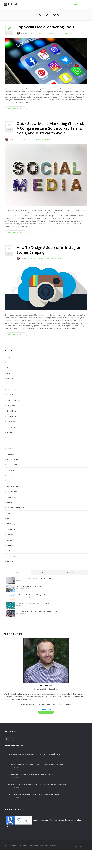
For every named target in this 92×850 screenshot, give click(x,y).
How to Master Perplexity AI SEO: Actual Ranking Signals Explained (30, 774)
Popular (17, 573)
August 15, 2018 (44, 259)
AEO (8, 357)
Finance (9, 432)
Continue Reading (16, 109)
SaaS (9, 513)
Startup (9, 540)
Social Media (68, 33)
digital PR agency (13, 416)
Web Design (11, 561)
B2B (8, 384)
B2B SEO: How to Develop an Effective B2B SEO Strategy (34, 578)
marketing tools (58, 33)
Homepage (10, 454)
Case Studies (11, 389)
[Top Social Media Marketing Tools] (46, 62)
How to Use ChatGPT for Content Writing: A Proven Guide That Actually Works (34, 754)
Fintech (9, 438)
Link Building (11, 470)
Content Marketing (13, 400)
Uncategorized (12, 556)
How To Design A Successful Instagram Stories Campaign (50, 250)
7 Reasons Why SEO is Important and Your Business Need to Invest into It (39, 611)
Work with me (46, 709)
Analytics (10, 379)
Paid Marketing (12, 497)
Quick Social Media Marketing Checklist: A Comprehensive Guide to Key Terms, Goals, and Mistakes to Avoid (50, 128)
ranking (9, 502)
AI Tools (9, 373)
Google (9, 449)
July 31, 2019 (33, 139)
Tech (8, 551)
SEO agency (11, 524)
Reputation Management (15, 508)
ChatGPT (10, 395)
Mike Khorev (31, 33)
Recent (42, 573)
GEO (8, 443)
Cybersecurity (11, 406)
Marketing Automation (14, 486)
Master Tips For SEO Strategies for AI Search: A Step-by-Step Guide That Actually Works (37, 784)
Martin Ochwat (20, 139)
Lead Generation (13, 465)
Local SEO (10, 475)
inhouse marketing (13, 459)
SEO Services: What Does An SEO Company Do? (31, 595)
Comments (70, 573)
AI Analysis (10, 368)
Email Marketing (12, 427)
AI (7, 363)
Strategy (10, 545)
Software (10, 535)
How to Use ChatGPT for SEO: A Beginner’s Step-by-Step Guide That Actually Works (36, 764)
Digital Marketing (12, 411)
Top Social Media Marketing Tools (45, 26)
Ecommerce (11, 422)
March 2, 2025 (43, 33)
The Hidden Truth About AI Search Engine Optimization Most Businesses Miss (34, 794)
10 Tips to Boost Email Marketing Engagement (30, 586)
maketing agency (13, 481)
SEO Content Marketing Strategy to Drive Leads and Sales (34, 603)
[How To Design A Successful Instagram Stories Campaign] (46, 288)
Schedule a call (46, 712)
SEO (8, 518)
